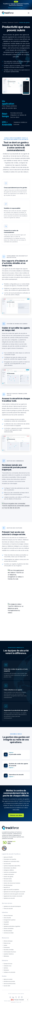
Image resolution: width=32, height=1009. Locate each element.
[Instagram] (22, 997)
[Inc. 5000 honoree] (9, 842)
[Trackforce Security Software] (10, 828)
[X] (16, 997)
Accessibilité (13, 1002)
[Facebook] (19, 997)
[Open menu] (28, 13)
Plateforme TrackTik (13, 22)
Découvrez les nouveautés (16, 7)
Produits (4, 22)
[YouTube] (10, 997)
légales (9, 1000)
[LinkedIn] (13, 997)
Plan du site (18, 1002)
